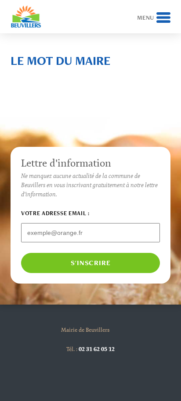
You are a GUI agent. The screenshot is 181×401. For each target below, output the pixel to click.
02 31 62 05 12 (97, 348)
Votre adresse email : (55, 213)
